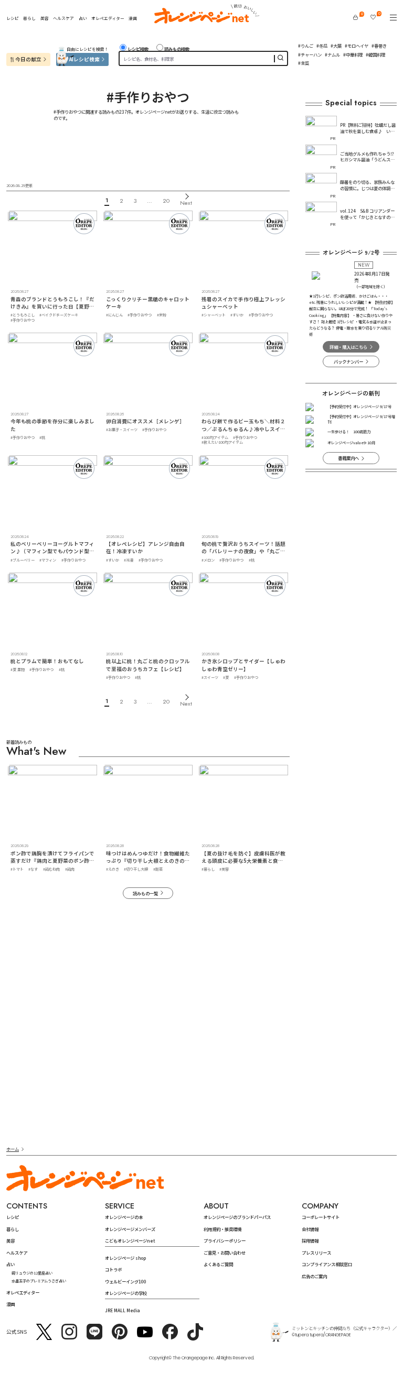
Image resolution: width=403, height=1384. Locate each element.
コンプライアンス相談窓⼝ (327, 1264)
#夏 (226, 677)
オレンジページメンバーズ (130, 1229)
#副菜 (158, 869)
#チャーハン (310, 54)
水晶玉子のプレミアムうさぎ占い (39, 1280)
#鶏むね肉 (51, 869)
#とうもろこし (22, 314)
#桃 (42, 437)
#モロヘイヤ (356, 45)
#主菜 (303, 63)
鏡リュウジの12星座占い (32, 1273)
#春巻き (379, 45)
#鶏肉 (70, 869)
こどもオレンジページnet (130, 1240)
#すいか (236, 314)
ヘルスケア (63, 18)
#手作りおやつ (22, 320)
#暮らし (208, 869)
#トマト (17, 869)
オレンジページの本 (124, 1217)
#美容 (224, 869)
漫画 (133, 18)
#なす (33, 869)
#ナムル (332, 54)
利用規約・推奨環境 (222, 1229)
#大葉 (336, 45)
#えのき (112, 869)
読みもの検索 (176, 49)
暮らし (29, 18)
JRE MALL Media (122, 1310)
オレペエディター (107, 18)
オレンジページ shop (125, 1258)
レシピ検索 (138, 49)
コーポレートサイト (321, 1217)
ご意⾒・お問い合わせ (225, 1252)
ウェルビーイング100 (125, 1281)
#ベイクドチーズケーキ (58, 314)
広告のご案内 (314, 1276)
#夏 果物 (17, 669)
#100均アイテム (215, 437)
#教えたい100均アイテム (222, 442)
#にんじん (114, 314)
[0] (355, 17)
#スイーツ (210, 677)
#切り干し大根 (136, 869)
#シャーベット (214, 314)
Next (186, 203)
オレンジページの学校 (126, 1293)
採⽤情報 (310, 1240)
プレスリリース (316, 1252)
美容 (44, 18)
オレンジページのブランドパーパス (237, 1217)
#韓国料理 (375, 54)
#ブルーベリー (22, 560)
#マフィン (47, 560)
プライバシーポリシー (225, 1240)
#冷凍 (128, 560)
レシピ (12, 18)
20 (166, 200)
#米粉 (161, 314)
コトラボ (113, 1269)
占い (83, 18)
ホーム (12, 1149)
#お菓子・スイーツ (121, 429)
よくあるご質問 (218, 1264)
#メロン (208, 560)
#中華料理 (353, 54)
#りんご (305, 45)
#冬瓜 (321, 45)
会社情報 (310, 1229)
